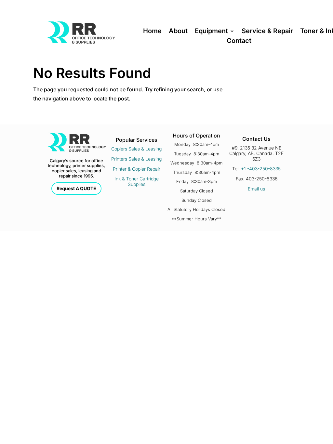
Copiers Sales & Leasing (136, 148)
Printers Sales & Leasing (136, 159)
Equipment (211, 32)
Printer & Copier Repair (136, 169)
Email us (256, 188)
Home (152, 32)
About (178, 32)
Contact (239, 41)
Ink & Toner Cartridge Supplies (136, 181)
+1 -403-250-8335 (261, 168)
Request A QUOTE (76, 188)
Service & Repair (267, 32)
